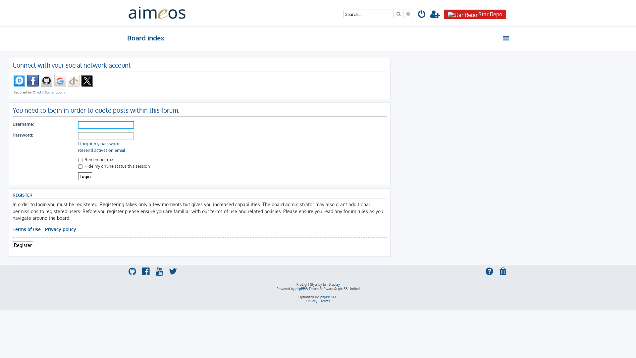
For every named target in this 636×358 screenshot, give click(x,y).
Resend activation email (101, 150)
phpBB (300, 289)
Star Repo (490, 14)
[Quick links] (506, 38)
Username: (23, 124)
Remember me (98, 159)
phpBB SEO (329, 297)
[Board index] (157, 13)
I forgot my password (99, 143)
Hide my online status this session (116, 166)
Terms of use (27, 229)
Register (23, 245)
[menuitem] (422, 15)
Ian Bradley (331, 284)
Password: (23, 135)
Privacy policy (60, 229)
